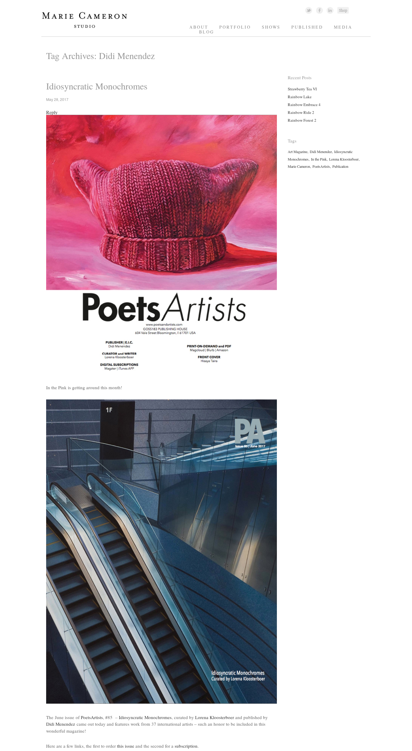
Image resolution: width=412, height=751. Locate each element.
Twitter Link (308, 10)
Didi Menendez (60, 724)
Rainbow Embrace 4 (304, 104)
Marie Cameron (299, 166)
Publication (340, 166)
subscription (186, 746)
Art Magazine (297, 151)
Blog (206, 32)
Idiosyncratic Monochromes (96, 86)
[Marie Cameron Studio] (87, 27)
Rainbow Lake (300, 96)
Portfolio (235, 27)
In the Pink (319, 159)
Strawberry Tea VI (302, 89)
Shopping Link (343, 10)
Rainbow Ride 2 (301, 112)
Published (307, 27)
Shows (271, 27)
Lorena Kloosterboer (214, 717)
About (198, 27)
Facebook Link (319, 10)
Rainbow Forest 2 (302, 120)
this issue (125, 746)
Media (343, 27)
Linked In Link (330, 10)
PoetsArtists (92, 717)
